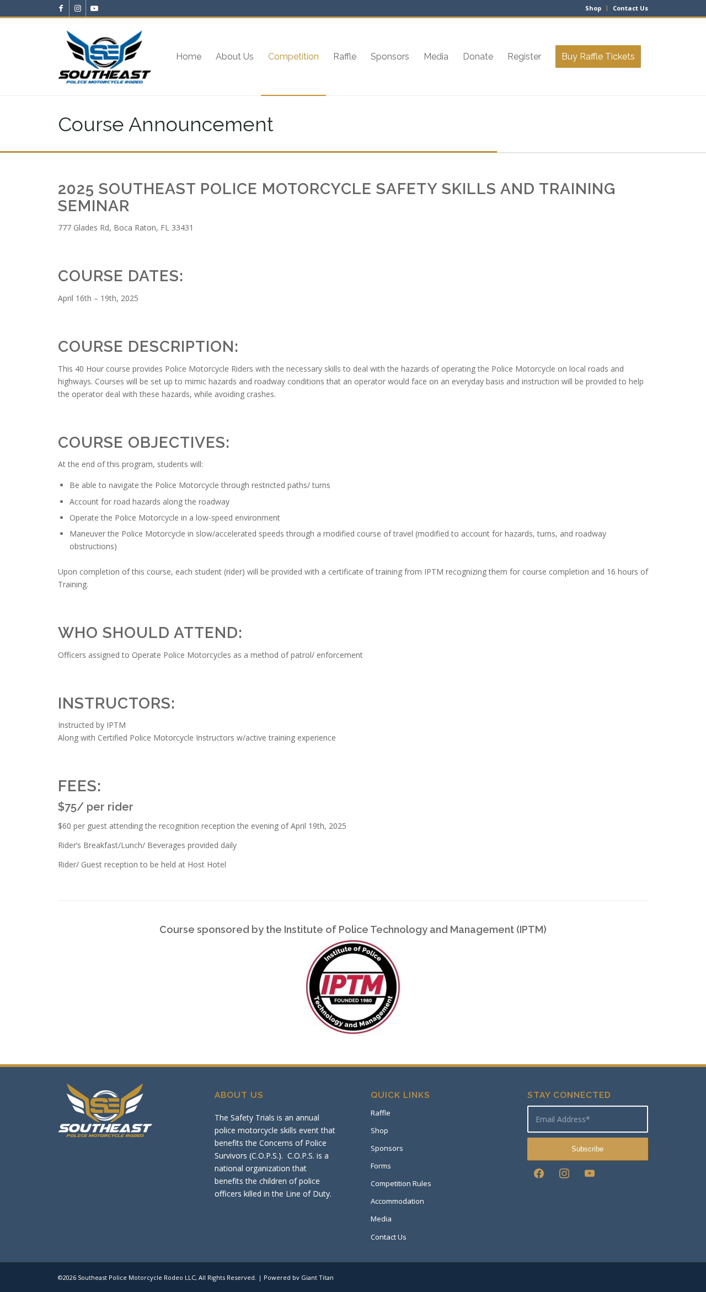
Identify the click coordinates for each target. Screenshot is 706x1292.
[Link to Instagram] (77, 8)
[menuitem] (593, 8)
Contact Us (630, 8)
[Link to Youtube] (94, 8)
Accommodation (397, 1201)
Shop (593, 8)
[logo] (104, 56)
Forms (381, 1166)
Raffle (381, 1113)
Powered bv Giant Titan (299, 1277)
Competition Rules (401, 1183)
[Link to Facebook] (61, 8)
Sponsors (387, 1148)
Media (381, 1219)
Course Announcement (166, 124)
